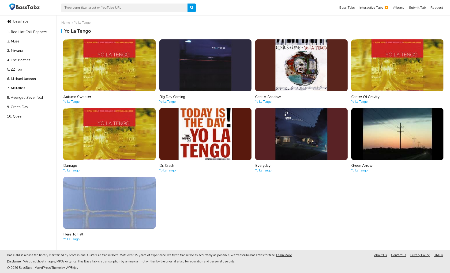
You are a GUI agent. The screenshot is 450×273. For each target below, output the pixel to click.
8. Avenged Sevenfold (25, 97)
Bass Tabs (347, 7)
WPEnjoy (72, 268)
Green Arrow (361, 165)
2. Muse (13, 41)
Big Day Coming (172, 96)
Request (437, 7)
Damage (70, 165)
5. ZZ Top (14, 69)
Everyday (262, 165)
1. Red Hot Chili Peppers (27, 32)
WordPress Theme (48, 268)
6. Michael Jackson (21, 78)
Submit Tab (417, 7)
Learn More (284, 255)
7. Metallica (16, 88)
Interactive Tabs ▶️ (374, 7)
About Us (380, 255)
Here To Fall (73, 234)
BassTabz (20, 21)
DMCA (438, 255)
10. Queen (15, 116)
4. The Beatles (18, 60)
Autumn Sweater (77, 96)
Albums (398, 7)
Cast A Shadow (268, 96)
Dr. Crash (166, 165)
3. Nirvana (15, 50)
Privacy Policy (420, 255)
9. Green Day (17, 107)
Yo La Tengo (71, 102)
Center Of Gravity (365, 96)
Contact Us (398, 255)
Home (65, 23)
